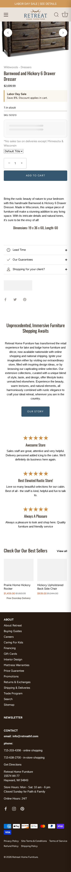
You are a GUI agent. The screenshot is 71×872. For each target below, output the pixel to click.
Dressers (26, 67)
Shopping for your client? (28, 269)
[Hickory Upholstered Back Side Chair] (52, 570)
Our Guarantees (22, 259)
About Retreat (13, 625)
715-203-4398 (12, 750)
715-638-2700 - (13, 757)
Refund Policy (11, 846)
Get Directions (13, 764)
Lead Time (19, 249)
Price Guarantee (14, 670)
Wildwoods (11, 67)
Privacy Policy (11, 841)
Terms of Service (58, 841)
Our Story (35, 411)
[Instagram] (14, 808)
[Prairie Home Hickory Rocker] (19, 570)
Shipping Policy (29, 846)
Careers (9, 636)
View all (62, 551)
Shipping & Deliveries (17, 687)
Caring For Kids (13, 642)
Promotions (11, 676)
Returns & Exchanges (17, 682)
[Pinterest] (22, 808)
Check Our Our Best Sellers (25, 550)
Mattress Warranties (16, 665)
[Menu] (6, 15)
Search (8, 699)
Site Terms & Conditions (34, 841)
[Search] (56, 15)
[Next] (63, 33)
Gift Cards (10, 653)
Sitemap (9, 704)
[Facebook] (6, 808)
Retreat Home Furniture (25, 857)
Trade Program (13, 693)
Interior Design (13, 659)
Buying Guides (13, 631)
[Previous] (8, 33)
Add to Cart (35, 175)
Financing (10, 648)
